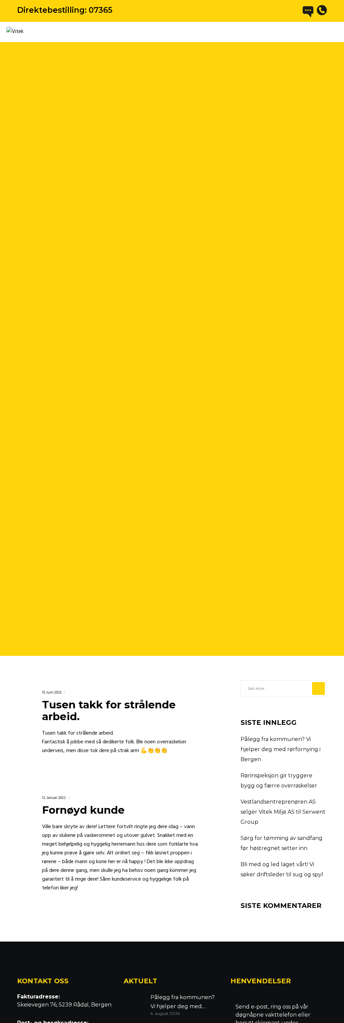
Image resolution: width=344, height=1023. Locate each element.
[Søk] (318, 688)
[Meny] (333, 32)
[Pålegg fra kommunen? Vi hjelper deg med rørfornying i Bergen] (134, 1004)
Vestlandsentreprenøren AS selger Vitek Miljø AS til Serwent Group (283, 812)
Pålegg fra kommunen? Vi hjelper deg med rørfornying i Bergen (280, 749)
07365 (101, 10)
